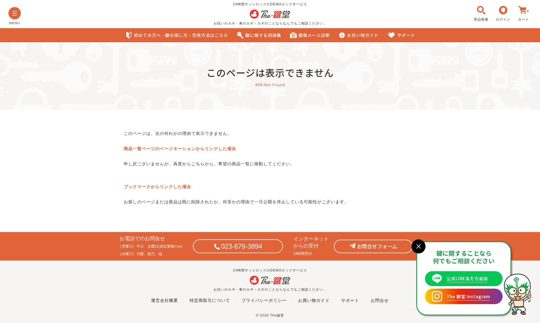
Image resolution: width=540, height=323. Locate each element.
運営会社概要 (164, 300)
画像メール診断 (314, 35)
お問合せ (380, 300)
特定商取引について (210, 300)
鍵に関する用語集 (263, 35)
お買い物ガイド (363, 35)
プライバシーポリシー (264, 300)
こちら (198, 163)
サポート (406, 35)
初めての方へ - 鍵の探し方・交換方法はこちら (181, 35)
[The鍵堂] (270, 17)
